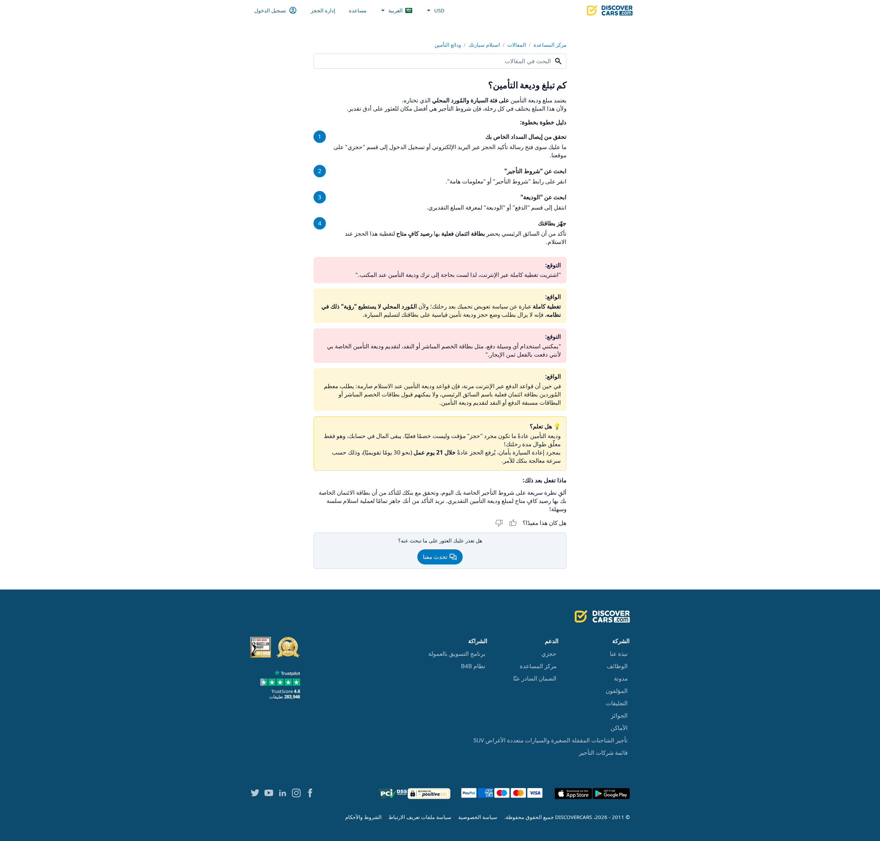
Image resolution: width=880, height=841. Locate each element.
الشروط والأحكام (363, 817)
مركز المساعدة (550, 44)
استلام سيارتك (484, 44)
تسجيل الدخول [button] (270, 10)
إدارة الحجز (323, 10)
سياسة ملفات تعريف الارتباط (419, 817)
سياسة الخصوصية (477, 817)
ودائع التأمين (447, 44)
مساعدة (357, 10)
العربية (395, 10)
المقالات (516, 44)
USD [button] (439, 10)
